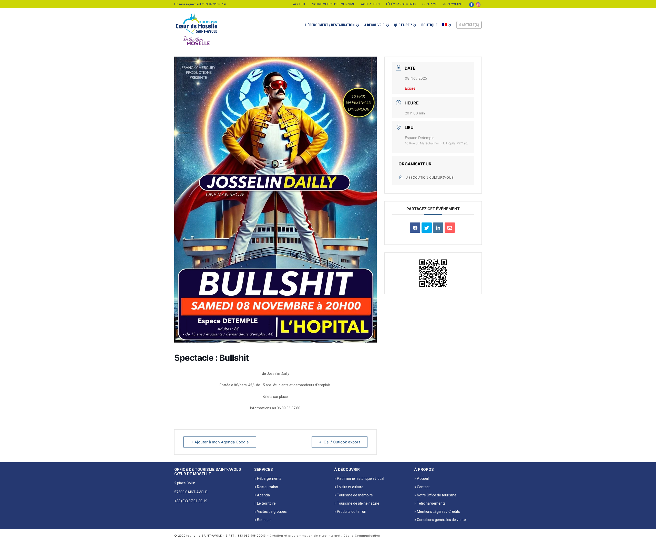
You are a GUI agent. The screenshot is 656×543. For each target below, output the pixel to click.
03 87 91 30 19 (214, 4)
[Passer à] (447, 31)
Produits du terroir (351, 511)
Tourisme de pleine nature (358, 503)
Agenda (263, 495)
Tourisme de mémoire (355, 495)
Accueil (299, 4)
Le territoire (266, 503)
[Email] (450, 227)
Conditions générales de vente (441, 519)
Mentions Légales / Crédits (438, 511)
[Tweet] (427, 227)
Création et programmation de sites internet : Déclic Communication (325, 535)
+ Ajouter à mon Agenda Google (220, 442)
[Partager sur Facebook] (415, 227)
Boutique (264, 519)
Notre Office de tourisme (333, 4)
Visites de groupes (272, 511)
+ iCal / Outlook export (339, 442)
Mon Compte (453, 4)
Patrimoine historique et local (360, 478)
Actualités (370, 4)
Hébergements (269, 478)
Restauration (267, 487)
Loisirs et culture (350, 487)
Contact (429, 4)
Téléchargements (401, 4)
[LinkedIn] (438, 227)
